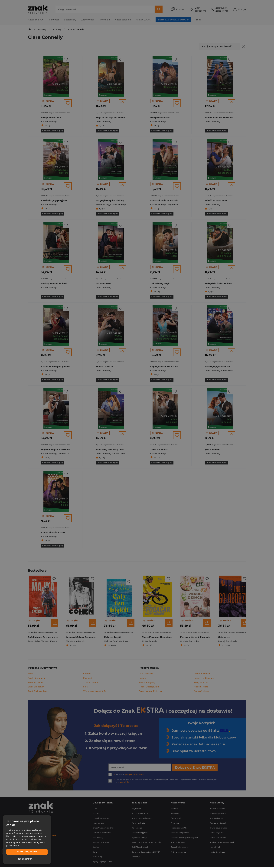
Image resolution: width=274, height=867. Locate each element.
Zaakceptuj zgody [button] (27, 851)
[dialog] (27, 839)
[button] (27, 859)
